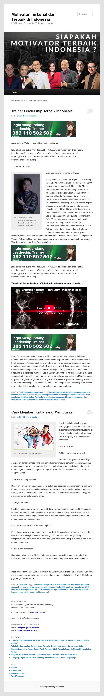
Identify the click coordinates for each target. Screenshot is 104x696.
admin (33, 116)
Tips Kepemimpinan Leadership (31, 392)
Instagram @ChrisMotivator (28, 627)
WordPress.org (17, 676)
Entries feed (16, 670)
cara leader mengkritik (59, 392)
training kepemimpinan (29, 399)
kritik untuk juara (83, 394)
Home (14, 92)
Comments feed (18, 673)
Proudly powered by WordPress (52, 686)
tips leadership (75, 589)
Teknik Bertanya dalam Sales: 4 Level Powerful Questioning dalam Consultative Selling (47, 646)
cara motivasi (32, 394)
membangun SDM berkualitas (22, 397)
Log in (14, 667)
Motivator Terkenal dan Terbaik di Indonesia (33, 16)
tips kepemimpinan (75, 397)
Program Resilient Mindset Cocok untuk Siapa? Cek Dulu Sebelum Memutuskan (45, 654)
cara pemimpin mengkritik (48, 394)
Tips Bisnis (23, 584)
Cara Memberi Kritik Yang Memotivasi (42, 412)
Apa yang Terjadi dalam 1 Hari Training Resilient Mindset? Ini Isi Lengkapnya (43, 657)
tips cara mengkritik (60, 397)
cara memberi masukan (80, 584)
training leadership (46, 399)
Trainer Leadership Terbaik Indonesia (42, 110)
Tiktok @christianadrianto (27, 630)
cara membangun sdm (77, 392)
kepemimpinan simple (67, 394)
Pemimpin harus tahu (43, 397)
